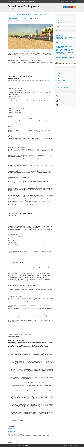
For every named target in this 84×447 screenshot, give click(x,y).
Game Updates (59, 71)
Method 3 (10, 70)
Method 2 (10, 68)
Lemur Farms (17, 20)
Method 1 (10, 65)
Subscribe (63, 445)
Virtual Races (59, 85)
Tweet (52, 22)
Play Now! (58, 18)
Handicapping (59, 73)
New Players (22, 20)
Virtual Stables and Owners (62, 87)
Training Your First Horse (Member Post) (23, 18)
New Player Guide (24, 1)
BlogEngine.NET (21, 445)
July (57, 96)
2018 (57, 101)
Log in (73, 445)
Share (32, 22)
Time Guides (31, 1)
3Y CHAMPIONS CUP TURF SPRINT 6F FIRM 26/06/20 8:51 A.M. (27, 14)
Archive (14, 1)
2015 (57, 105)
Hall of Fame (58, 20)
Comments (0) (27, 20)
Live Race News (59, 22)
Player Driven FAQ (43, 14)
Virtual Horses (59, 82)
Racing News (59, 78)
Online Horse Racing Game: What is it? (15, 434)
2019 (57, 100)
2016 (57, 104)
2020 (58, 97)
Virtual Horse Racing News (23, 6)
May (57, 99)
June (58, 97)
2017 (57, 103)
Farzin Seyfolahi (33, 445)
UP (75, 445)
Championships (61, 80)
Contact (18, 1)
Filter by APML (68, 445)
